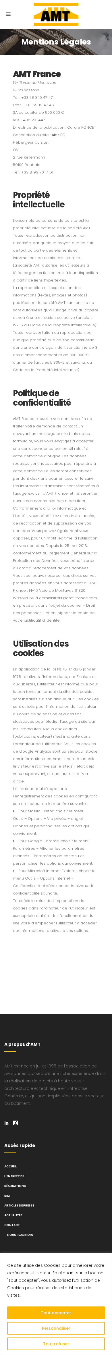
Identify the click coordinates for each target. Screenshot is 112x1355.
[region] (56, 1304)
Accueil (10, 1166)
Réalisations (15, 1186)
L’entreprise (14, 1176)
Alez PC (58, 135)
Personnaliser (56, 1328)
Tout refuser (56, 1344)
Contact (12, 1225)
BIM (7, 1196)
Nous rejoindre (20, 1235)
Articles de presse (19, 1205)
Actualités (13, 1215)
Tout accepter (56, 1313)
